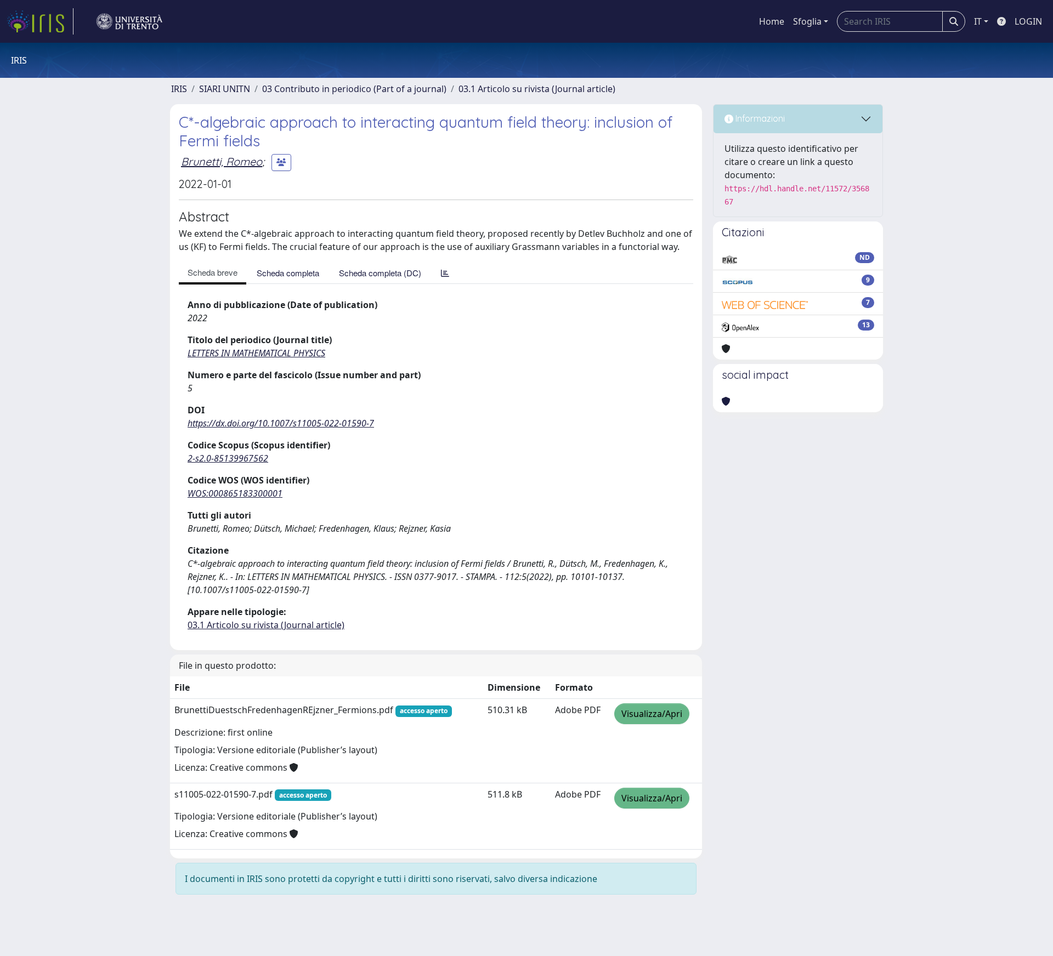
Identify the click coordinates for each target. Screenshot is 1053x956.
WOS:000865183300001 (235, 493)
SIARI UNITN (224, 89)
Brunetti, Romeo (221, 161)
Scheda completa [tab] (288, 272)
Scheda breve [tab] (212, 272)
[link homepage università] (129, 21)
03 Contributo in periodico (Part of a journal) (354, 89)
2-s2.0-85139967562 (228, 458)
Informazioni (759, 118)
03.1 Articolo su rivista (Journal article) (536, 89)
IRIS (179, 89)
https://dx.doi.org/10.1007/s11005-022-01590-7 (281, 423)
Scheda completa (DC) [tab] (380, 272)
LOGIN (1028, 21)
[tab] (445, 272)
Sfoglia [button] (807, 21)
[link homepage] (40, 21)
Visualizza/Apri (651, 714)
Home (771, 21)
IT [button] (978, 21)
